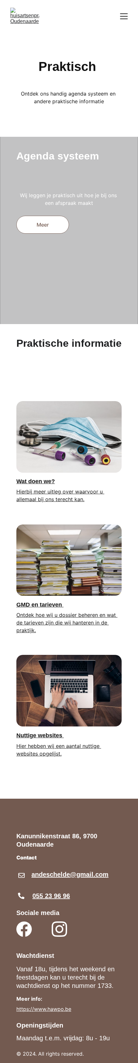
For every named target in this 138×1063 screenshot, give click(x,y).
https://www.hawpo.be (43, 1009)
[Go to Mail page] (21, 875)
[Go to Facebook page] (24, 929)
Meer (43, 224)
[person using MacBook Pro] (69, 690)
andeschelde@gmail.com (69, 874)
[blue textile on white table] (69, 437)
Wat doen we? (35, 481)
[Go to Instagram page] (59, 929)
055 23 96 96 (51, 895)
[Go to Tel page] (21, 896)
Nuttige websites (40, 735)
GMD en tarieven (40, 604)
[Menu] (124, 16)
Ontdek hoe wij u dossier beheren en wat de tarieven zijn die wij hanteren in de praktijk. (66, 622)
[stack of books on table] (69, 560)
